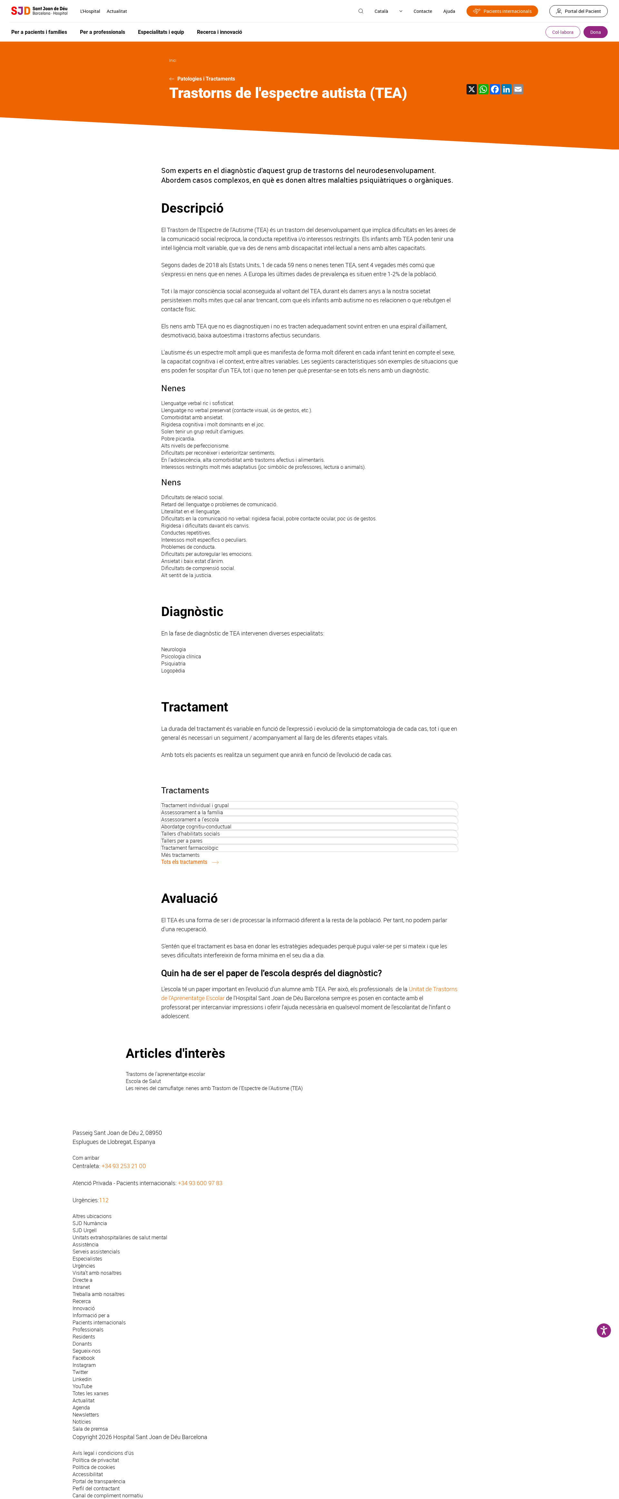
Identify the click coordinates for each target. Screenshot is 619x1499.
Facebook (84, 1357)
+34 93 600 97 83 (200, 1183)
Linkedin (82, 1379)
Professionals (88, 1329)
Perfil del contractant (96, 1488)
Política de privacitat (96, 1460)
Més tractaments (180, 854)
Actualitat (117, 11)
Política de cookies (94, 1467)
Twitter (80, 1372)
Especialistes (87, 1258)
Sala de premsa (90, 1428)
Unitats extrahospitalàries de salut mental (120, 1237)
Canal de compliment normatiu (108, 1495)
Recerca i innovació (219, 32)
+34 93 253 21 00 (124, 1166)
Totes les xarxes (91, 1393)
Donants (82, 1343)
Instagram (84, 1364)
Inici (172, 60)
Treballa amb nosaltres (98, 1294)
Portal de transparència (99, 1481)
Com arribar (86, 1157)
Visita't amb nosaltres (97, 1272)
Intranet (81, 1287)
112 (104, 1200)
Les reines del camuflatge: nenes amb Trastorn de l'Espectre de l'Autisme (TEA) (214, 1088)
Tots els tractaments (184, 861)
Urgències (84, 1265)
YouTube (82, 1386)
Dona (595, 32)
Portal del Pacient (583, 11)
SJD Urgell (85, 1230)
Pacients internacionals (508, 11)
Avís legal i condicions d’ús (103, 1452)
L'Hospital (90, 11)
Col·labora (563, 32)
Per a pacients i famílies (39, 32)
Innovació (84, 1308)
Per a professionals (102, 32)
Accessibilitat (88, 1474)
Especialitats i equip (161, 32)
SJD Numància (90, 1223)
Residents (84, 1336)
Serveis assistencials (96, 1251)
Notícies (82, 1421)
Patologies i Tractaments (206, 79)
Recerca (82, 1301)
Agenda (81, 1407)
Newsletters (86, 1414)
